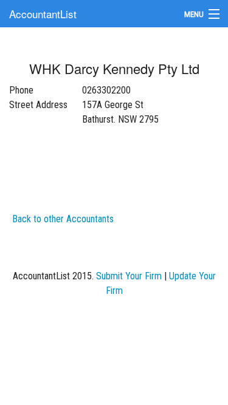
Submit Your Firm (129, 276)
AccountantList (43, 13)
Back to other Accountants (63, 219)
